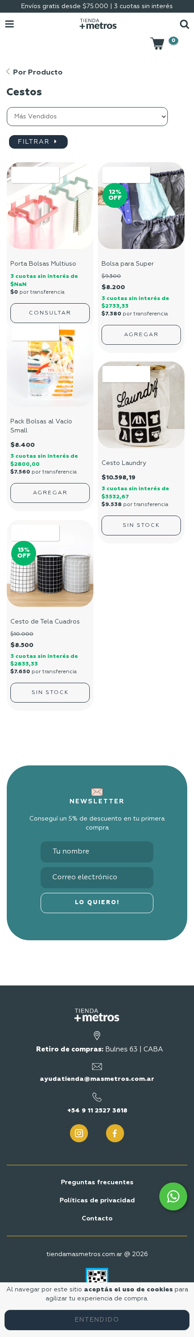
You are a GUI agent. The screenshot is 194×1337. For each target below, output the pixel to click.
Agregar (50, 493)
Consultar (50, 313)
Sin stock (141, 525)
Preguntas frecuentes (97, 1182)
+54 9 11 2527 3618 (97, 1110)
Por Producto (37, 72)
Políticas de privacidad (97, 1200)
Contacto (97, 1218)
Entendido (97, 1320)
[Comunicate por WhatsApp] (173, 1196)
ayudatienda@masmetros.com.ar (97, 1079)
